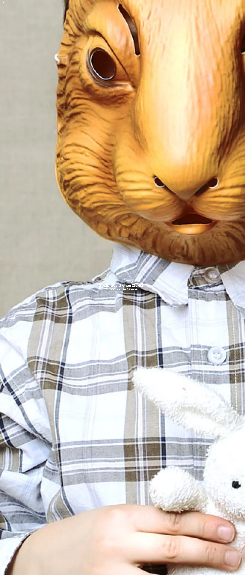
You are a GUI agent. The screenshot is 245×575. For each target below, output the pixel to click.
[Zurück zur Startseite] (4, 2)
